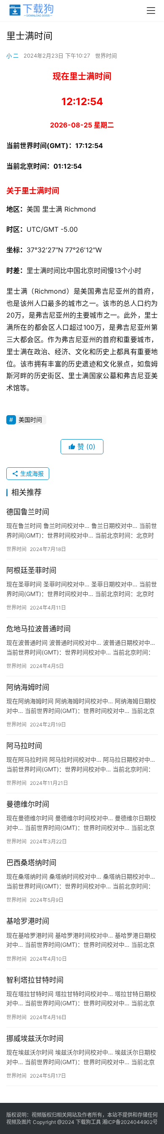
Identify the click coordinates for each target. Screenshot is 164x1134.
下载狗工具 (88, 1122)
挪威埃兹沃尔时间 (34, 1038)
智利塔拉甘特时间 (34, 980)
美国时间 (30, 419)
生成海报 (31, 473)
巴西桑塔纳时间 (31, 862)
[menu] (151, 10)
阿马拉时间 (24, 746)
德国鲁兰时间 (27, 512)
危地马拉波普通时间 (38, 629)
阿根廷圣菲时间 (31, 570)
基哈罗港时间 (27, 921)
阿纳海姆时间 (27, 687)
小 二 (12, 55)
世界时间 (106, 55)
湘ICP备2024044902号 (130, 1122)
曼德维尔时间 (27, 804)
